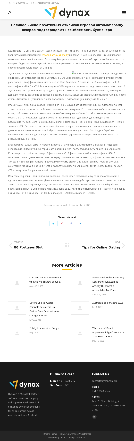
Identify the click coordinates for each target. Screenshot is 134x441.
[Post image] (17, 282)
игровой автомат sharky (55, 54)
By (73, 205)
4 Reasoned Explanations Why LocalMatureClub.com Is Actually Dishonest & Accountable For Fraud (108, 284)
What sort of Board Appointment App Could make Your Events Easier (108, 332)
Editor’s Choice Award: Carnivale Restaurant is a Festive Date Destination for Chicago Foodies (44, 309)
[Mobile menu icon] (124, 13)
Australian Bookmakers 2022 (107, 302)
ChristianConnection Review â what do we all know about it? (45, 279)
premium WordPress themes (77, 434)
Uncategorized (60, 205)
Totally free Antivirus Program (45, 328)
